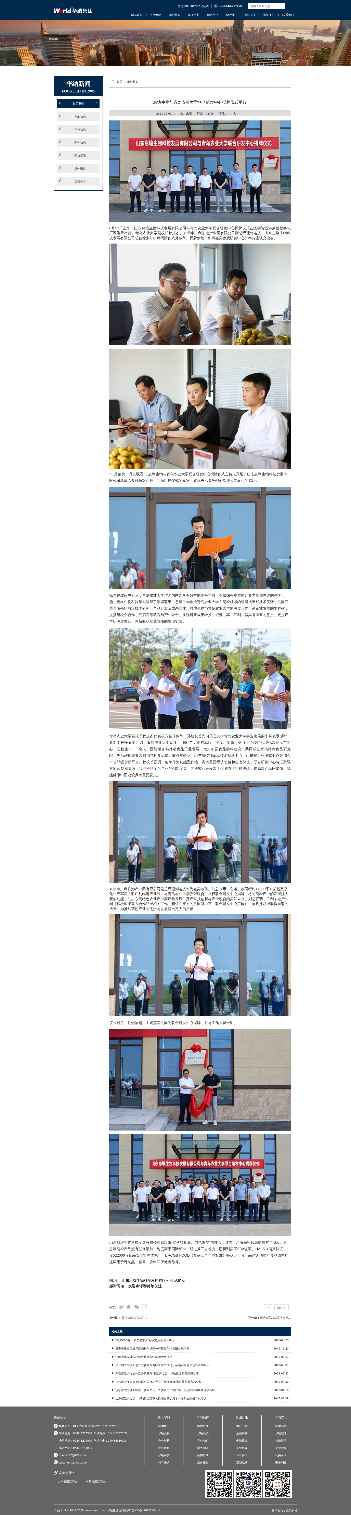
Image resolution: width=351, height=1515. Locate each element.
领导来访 (164, 1462)
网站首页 (137, 15)
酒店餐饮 (242, 1433)
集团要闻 (78, 103)
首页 (119, 81)
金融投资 (242, 1440)
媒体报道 (80, 168)
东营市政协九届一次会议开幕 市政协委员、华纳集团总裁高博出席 (202, 1373)
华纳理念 (281, 1433)
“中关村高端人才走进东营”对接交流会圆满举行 (202, 1340)
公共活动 (281, 1455)
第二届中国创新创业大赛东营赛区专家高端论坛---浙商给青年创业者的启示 (202, 1365)
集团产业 (193, 15)
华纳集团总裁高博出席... (275, 1317)
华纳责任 (231, 15)
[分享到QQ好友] (128, 1306)
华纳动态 (80, 116)
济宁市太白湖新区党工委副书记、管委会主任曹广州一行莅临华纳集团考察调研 (202, 1390)
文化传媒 (242, 1448)
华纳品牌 (281, 1426)
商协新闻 (80, 155)
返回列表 (281, 1307)
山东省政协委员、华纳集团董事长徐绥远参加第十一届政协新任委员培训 (202, 1398)
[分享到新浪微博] (121, 1306)
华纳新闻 (174, 15)
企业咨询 (242, 1455)
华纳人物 (164, 1433)
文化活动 (281, 1448)
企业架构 (164, 1440)
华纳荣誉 (164, 1455)
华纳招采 (250, 15)
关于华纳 (155, 15)
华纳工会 (269, 15)
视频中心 (80, 181)
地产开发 (242, 1426)
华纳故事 (281, 1440)
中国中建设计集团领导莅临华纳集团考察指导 (202, 1357)
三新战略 (242, 1462)
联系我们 (288, 15)
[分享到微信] (136, 1306)
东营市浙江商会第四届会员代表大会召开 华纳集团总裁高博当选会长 (202, 1382)
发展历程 (164, 1448)
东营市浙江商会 (96, 1481)
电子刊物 (281, 1462)
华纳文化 (212, 15)
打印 (267, 1307)
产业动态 (80, 129)
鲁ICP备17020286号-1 (146, 1510)
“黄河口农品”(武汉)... (134, 1317)
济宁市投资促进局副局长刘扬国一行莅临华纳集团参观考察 (202, 1348)
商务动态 (80, 142)
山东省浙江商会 (68, 1481)
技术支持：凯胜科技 (284, 1510)
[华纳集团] (175, 43)
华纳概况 (164, 1426)
